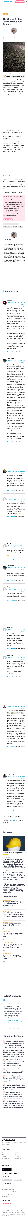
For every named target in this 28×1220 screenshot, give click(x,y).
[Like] (21, 305)
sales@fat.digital (18, 1192)
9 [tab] (18, 1028)
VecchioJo (8, 239)
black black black (7, 226)
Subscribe (20, 2)
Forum (16, 1152)
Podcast (17, 1156)
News (3, 1154)
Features (4, 1160)
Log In (8, 351)
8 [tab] (17, 1028)
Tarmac (20, 226)
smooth (15, 226)
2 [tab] (9, 1028)
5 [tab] (13, 1028)
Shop (16, 1160)
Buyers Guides (5, 1158)
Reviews (4, 1156)
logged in (14, 820)
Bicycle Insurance (19, 1162)
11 (4, 38)
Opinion (16, 1154)
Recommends (18, 1158)
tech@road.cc (12, 1189)
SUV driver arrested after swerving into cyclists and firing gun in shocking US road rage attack (13, 1070)
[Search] (26, 2)
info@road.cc (13, 1187)
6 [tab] (14, 1028)
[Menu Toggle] (2, 1)
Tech (3, 1162)
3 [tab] (10, 1028)
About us (4, 1152)
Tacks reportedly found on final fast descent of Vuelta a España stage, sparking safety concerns (14, 1087)
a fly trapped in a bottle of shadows (11, 223)
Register (14, 351)
